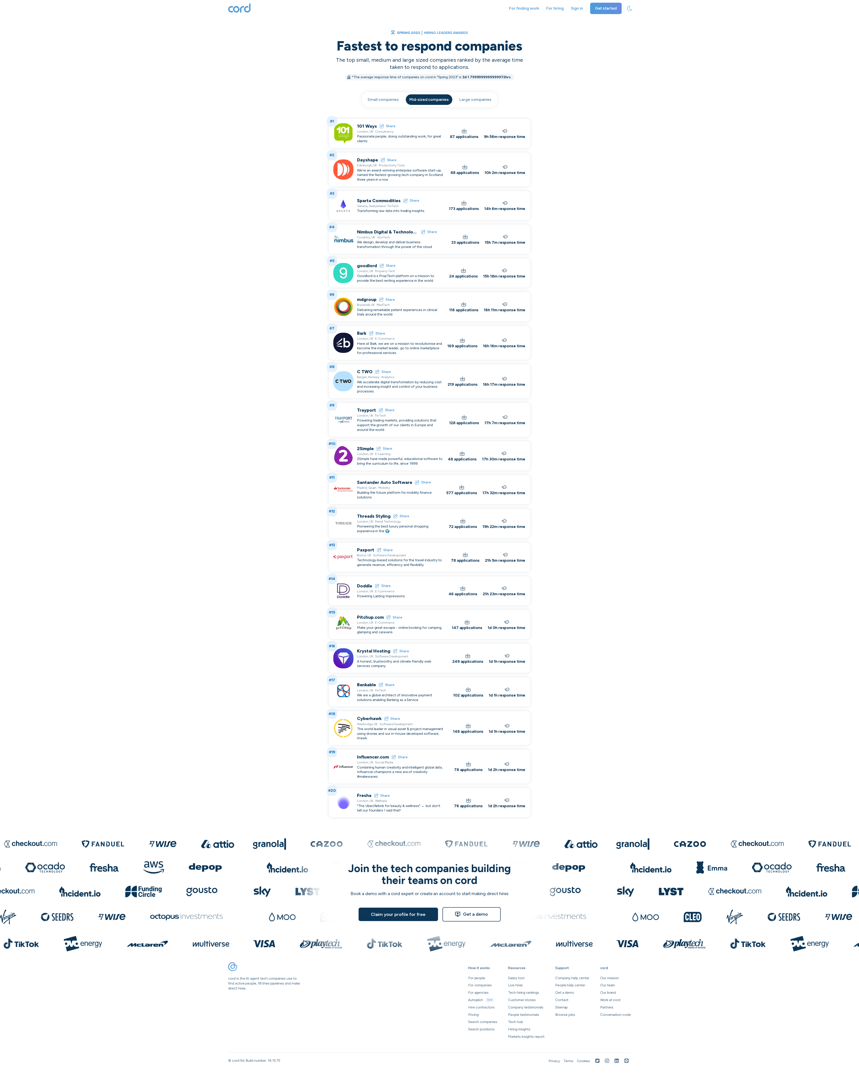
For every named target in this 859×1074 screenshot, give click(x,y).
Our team (607, 985)
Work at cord (610, 1000)
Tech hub (515, 1022)
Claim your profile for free (398, 914)
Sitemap (561, 1007)
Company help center (572, 978)
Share (390, 126)
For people (476, 978)
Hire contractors (481, 1007)
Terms (568, 1061)
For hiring (555, 8)
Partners (607, 1007)
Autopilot (480, 1000)
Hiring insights (519, 1029)
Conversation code (615, 1015)
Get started (606, 8)
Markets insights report (526, 1036)
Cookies (583, 1061)
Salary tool (516, 978)
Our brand (608, 992)
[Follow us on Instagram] (607, 1061)
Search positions (481, 1029)
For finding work (524, 8)
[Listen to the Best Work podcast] (626, 1061)
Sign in (577, 8)
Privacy (554, 1061)
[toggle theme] (629, 8)
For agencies (478, 992)
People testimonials (523, 1015)
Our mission (609, 978)
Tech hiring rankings (523, 992)
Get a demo (475, 914)
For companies (480, 985)
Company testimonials (525, 1007)
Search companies (482, 1022)
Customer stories (522, 1000)
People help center (570, 985)
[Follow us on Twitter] (597, 1061)
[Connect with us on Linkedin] (617, 1061)
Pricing (473, 1015)
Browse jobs (565, 1015)
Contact (562, 1000)
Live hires (515, 985)
